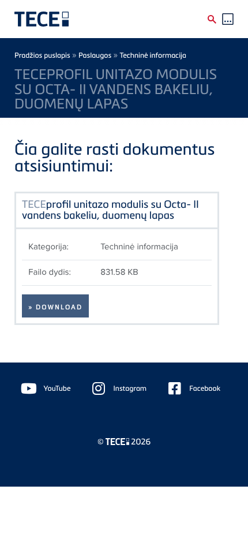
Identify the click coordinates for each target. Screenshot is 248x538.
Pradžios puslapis (42, 55)
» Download (55, 307)
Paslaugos (94, 55)
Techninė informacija (152, 55)
